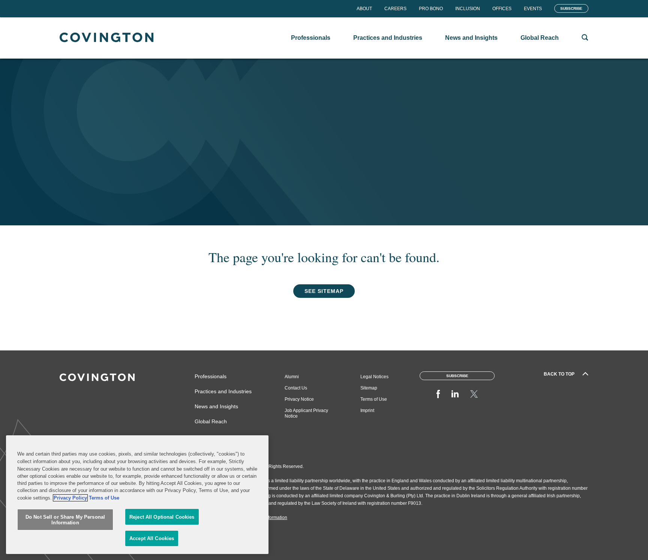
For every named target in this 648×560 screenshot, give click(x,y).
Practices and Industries (223, 391)
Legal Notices (374, 376)
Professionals (210, 376)
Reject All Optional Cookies (162, 517)
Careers (395, 8)
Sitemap (368, 388)
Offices (502, 8)
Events (533, 8)
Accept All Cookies (151, 538)
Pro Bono (431, 8)
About (364, 8)
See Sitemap (324, 291)
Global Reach (211, 421)
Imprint (367, 410)
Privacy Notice (299, 399)
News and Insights (216, 406)
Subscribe (571, 8)
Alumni (292, 376)
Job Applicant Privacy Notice (306, 413)
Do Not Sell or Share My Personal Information (65, 520)
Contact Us (296, 388)
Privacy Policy (70, 498)
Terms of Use (373, 399)
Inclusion (467, 8)
